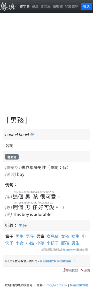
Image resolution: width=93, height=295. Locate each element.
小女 (20, 243)
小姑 (30, 243)
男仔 (23, 225)
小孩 (40, 243)
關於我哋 (71, 6)
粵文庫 (46, 6)
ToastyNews (70, 249)
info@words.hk (56, 285)
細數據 (58, 6)
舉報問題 (72, 270)
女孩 (65, 236)
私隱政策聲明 (79, 285)
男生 (21, 236)
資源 (35, 6)
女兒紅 (53, 236)
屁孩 (65, 243)
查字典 (25, 6)
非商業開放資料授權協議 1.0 (57, 261)
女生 (75, 236)
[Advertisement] (46, 67)
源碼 (87, 270)
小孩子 (53, 243)
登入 (86, 6)
